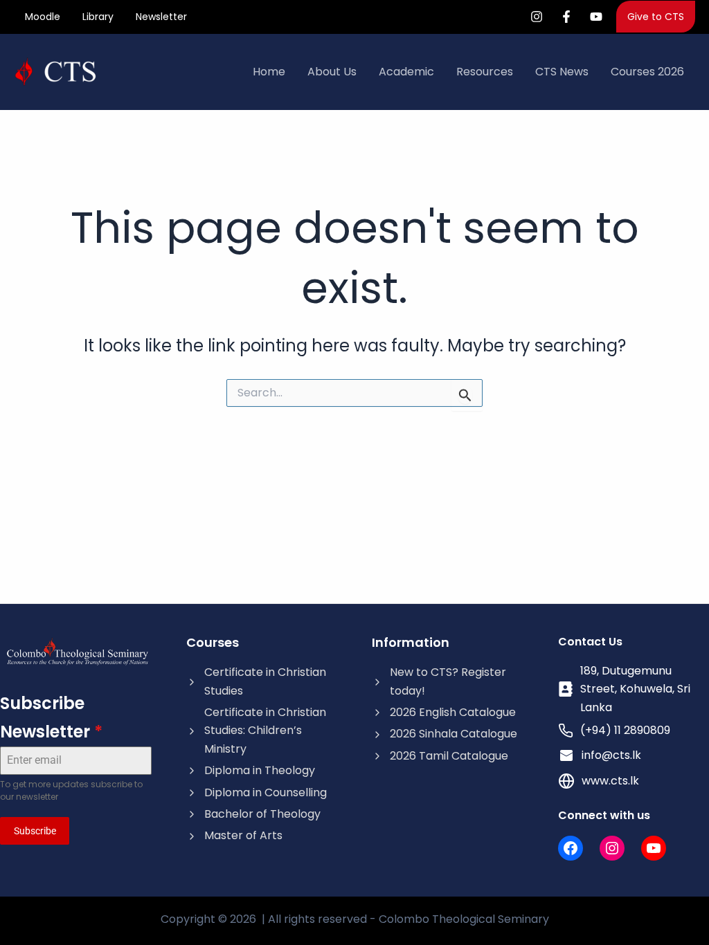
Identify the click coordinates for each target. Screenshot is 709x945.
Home (269, 72)
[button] (655, 17)
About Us (332, 72)
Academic (406, 72)
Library (98, 17)
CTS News (562, 72)
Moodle (42, 17)
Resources (484, 72)
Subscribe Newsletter (51, 717)
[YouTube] (596, 16)
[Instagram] (536, 16)
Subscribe (35, 830)
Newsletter (161, 17)
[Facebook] (566, 16)
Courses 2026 (647, 72)
